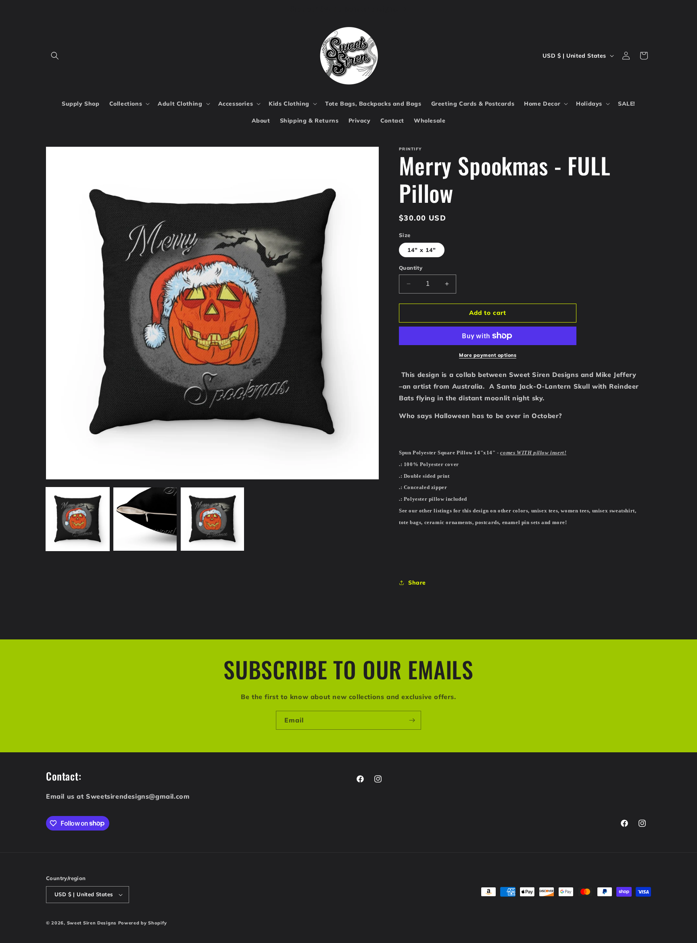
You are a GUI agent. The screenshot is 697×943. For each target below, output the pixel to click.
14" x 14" (421, 250)
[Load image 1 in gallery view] (77, 519)
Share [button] (417, 582)
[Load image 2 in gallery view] (145, 519)
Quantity (410, 267)
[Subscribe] (412, 720)
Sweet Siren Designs (92, 923)
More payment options (487, 355)
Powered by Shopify (142, 923)
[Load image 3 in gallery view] (212, 519)
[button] (55, 56)
